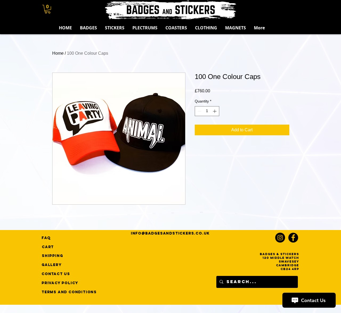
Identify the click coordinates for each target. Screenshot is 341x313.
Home (58, 53)
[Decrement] (199, 111)
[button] (47, 9)
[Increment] (215, 111)
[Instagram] (280, 238)
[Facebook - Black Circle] (293, 238)
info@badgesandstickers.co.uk (170, 233)
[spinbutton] (207, 111)
